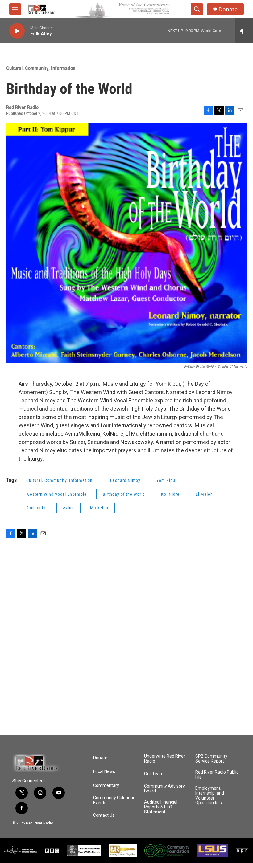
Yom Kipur (166, 480)
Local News (104, 771)
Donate (228, 9)
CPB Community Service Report (211, 758)
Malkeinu (99, 507)
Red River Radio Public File (216, 775)
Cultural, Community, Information (40, 68)
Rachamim (36, 507)
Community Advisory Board (164, 788)
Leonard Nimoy (125, 480)
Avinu (68, 507)
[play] (17, 31)
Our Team (154, 773)
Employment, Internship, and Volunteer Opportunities (209, 795)
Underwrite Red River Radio (164, 758)
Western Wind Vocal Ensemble (56, 494)
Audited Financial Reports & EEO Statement (160, 807)
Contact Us (103, 815)
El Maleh (204, 494)
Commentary (106, 785)
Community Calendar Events (114, 800)
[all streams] (244, 30)
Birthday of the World (124, 494)
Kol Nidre (170, 494)
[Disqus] (126, 652)
